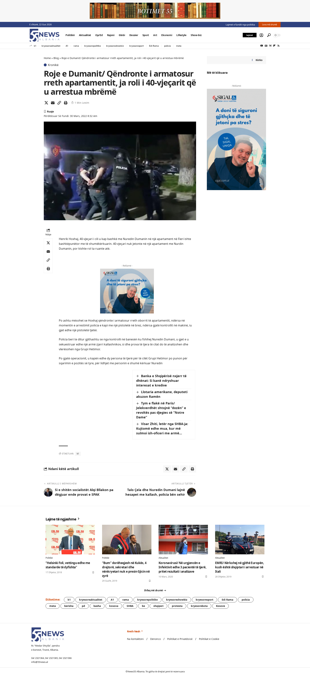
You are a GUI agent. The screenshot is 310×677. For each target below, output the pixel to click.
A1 (67, 45)
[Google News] (266, 46)
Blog (56, 58)
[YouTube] (261, 46)
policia (167, 45)
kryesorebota (199, 606)
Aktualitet (163, 557)
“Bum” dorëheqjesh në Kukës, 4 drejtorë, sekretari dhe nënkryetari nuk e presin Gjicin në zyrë (126, 569)
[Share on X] (46, 103)
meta (178, 45)
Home (47, 58)
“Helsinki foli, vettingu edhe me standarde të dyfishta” (68, 565)
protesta (177, 606)
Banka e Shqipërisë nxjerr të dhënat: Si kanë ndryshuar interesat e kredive (161, 380)
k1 (35, 45)
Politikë (49, 557)
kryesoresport (136, 45)
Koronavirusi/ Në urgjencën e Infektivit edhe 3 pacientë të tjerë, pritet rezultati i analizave (182, 567)
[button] (261, 35)
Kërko (259, 60)
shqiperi (158, 606)
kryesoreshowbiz (115, 45)
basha (97, 606)
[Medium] (270, 46)
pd (83, 606)
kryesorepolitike (92, 45)
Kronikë (53, 64)
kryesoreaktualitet (51, 45)
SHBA (130, 606)
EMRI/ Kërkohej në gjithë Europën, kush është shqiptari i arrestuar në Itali (239, 567)
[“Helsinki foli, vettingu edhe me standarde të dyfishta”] (70, 539)
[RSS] (278, 46)
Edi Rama (154, 45)
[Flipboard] (274, 46)
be (143, 606)
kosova (113, 606)
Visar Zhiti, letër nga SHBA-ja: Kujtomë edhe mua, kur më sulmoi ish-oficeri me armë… (162, 428)
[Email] (52, 103)
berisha (68, 606)
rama (76, 45)
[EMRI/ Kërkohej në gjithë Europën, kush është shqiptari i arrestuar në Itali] (239, 539)
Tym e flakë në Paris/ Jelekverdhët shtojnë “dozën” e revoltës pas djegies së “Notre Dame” (161, 410)
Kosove (220, 606)
